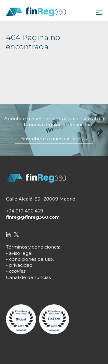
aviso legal (20, 253)
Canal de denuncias (28, 277)
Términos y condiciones (32, 247)
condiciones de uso (31, 259)
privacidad (20, 265)
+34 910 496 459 (24, 211)
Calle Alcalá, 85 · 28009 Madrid (40, 199)
